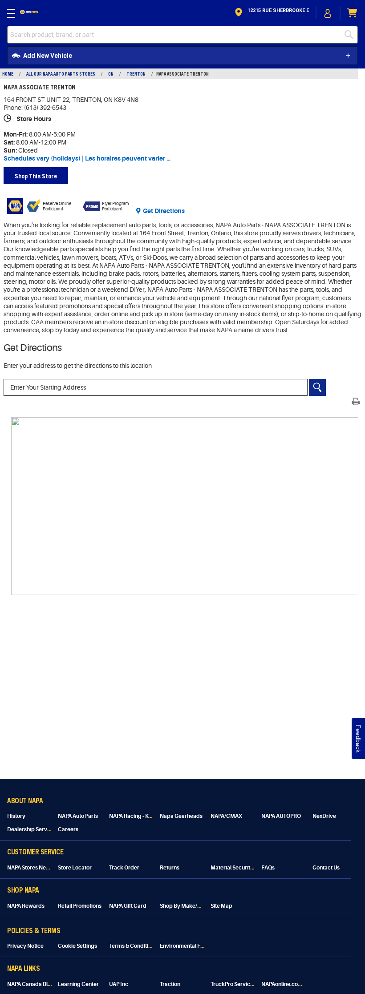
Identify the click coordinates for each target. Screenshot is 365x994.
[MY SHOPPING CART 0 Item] (352, 13)
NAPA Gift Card (127, 906)
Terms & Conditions (133, 946)
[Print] (355, 401)
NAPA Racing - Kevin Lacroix (143, 816)
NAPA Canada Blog (30, 984)
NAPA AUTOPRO (281, 816)
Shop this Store (36, 176)
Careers (68, 829)
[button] (271, 13)
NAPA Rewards (26, 906)
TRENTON (136, 73)
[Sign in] (328, 13)
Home (7, 73)
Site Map (221, 906)
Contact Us (326, 868)
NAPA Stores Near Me (33, 868)
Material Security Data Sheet (246, 868)
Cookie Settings (77, 946)
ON (111, 73)
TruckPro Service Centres (242, 984)
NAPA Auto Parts (78, 816)
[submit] (349, 35)
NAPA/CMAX (226, 816)
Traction (170, 984)
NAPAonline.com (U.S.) (288, 984)
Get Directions (164, 210)
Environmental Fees (184, 946)
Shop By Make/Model (186, 906)
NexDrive (324, 816)
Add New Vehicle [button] (47, 55)
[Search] (317, 387)
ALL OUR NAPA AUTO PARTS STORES (60, 73)
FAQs (268, 868)
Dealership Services (32, 829)
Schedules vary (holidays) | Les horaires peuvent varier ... (87, 158)
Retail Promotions (79, 906)
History (16, 816)
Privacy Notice (25, 946)
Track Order (124, 868)
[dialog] (328, 13)
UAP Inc (118, 984)
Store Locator (75, 868)
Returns (169, 868)
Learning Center (78, 984)
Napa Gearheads (181, 816)
